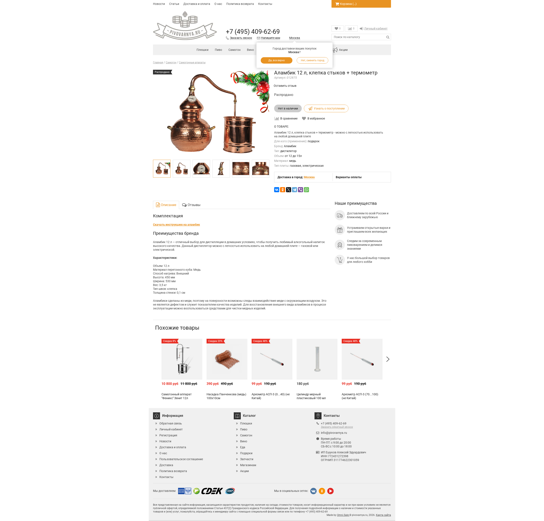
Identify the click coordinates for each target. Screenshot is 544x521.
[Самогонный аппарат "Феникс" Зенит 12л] (182, 359)
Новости (159, 4)
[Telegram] (294, 189)
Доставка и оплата (196, 4)
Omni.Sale (343, 515)
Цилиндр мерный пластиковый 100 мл (311, 396)
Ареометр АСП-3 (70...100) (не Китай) (360, 396)
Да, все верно (276, 60)
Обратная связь (170, 423)
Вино (250, 49)
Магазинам (248, 465)
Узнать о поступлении (329, 108)
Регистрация (168, 435)
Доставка (166, 465)
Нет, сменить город (312, 60)
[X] (288, 189)
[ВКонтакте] (276, 189)
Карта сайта (383, 515)
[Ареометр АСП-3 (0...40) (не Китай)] (272, 359)
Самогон (234, 49)
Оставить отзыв (285, 85)
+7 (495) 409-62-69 (253, 31)
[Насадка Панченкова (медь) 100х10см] (227, 359)
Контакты (265, 4)
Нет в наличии (288, 108)
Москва (294, 38)
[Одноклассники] (282, 189)
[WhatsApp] (306, 189)
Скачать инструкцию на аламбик (176, 224)
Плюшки (202, 49)
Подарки (246, 453)
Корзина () (348, 4)
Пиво (218, 49)
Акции (343, 49)
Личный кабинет (376, 28)
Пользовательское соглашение (181, 459)
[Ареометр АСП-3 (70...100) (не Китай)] (362, 359)
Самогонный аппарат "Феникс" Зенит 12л (177, 396)
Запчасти (246, 459)
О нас (218, 4)
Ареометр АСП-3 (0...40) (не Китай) (271, 396)
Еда (242, 447)
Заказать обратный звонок (337, 427)
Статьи (174, 4)
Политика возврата (240, 4)
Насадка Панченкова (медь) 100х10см (226, 396)
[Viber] (300, 189)
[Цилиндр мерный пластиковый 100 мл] (317, 359)
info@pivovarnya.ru (334, 432)
